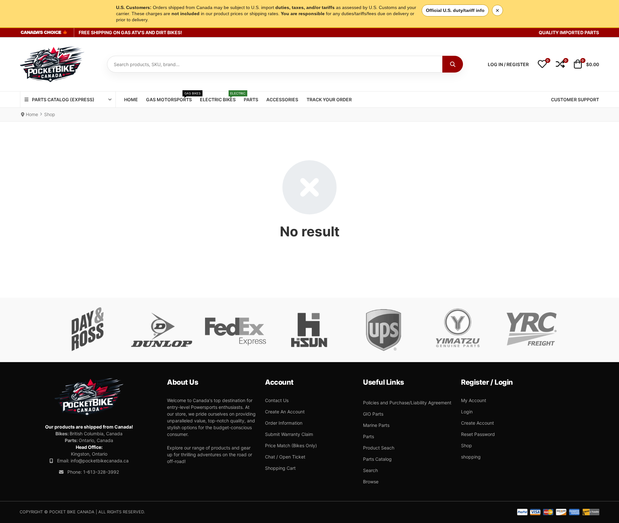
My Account (473, 400)
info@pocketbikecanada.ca (100, 460)
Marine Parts (376, 425)
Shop (466, 445)
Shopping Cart (280, 468)
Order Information (283, 423)
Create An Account (285, 411)
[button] (542, 64)
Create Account (477, 423)
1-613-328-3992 (101, 472)
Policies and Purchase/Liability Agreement (407, 402)
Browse (370, 481)
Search (370, 470)
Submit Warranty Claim (289, 434)
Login (467, 411)
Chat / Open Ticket (285, 456)
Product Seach (378, 447)
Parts (368, 436)
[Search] (452, 64)
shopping (471, 456)
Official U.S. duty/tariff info (455, 10)
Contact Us (277, 400)
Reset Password (478, 434)
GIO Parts (373, 414)
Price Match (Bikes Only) (291, 445)
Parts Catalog (377, 459)
